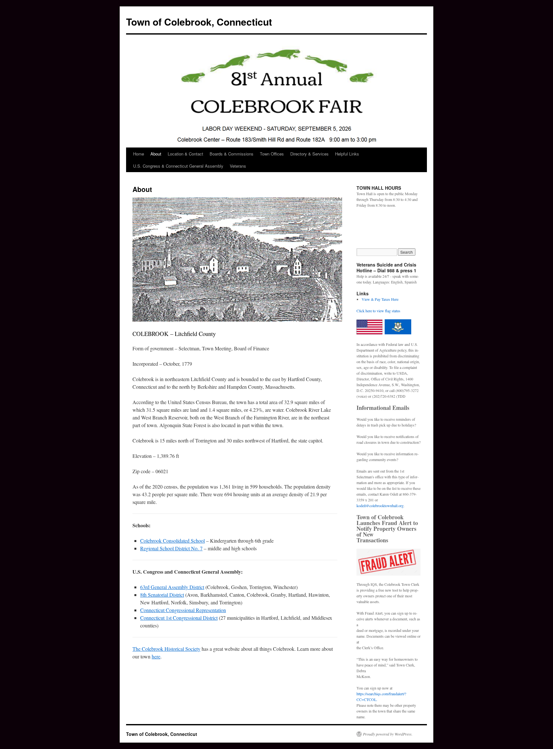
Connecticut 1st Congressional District (179, 617)
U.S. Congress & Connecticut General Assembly (178, 166)
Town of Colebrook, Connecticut (199, 21)
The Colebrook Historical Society (166, 648)
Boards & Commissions (231, 154)
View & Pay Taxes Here (380, 299)
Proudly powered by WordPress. (388, 734)
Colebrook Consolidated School (172, 540)
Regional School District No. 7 (171, 548)
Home (138, 154)
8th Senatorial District (162, 594)
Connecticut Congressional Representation (183, 610)
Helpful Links (347, 154)
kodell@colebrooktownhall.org (380, 505)
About (155, 154)
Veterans (238, 166)
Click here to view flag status (378, 310)
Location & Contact (185, 154)
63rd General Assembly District (172, 587)
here (156, 656)
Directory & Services (309, 154)
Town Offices (272, 154)
